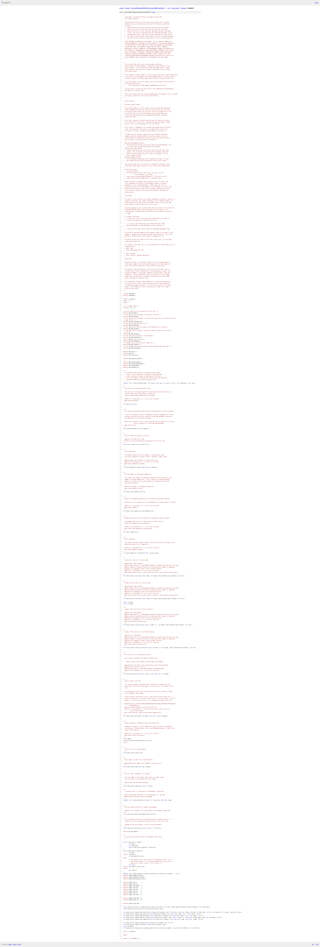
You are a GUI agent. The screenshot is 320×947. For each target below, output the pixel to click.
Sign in (316, 2)
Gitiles (10, 944)
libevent (184, 8)
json (317, 944)
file (153, 12)
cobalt (121, 8)
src (169, 8)
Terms (19, 944)
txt (313, 944)
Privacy (14, 944)
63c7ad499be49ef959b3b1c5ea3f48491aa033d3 (147, 8)
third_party (175, 8)
